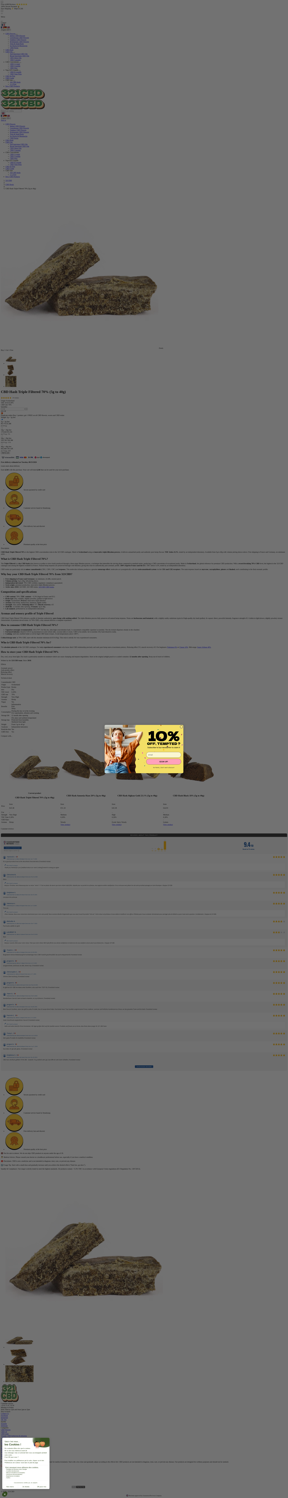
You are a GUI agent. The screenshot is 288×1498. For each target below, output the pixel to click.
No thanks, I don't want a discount (163, 767)
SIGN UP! (163, 762)
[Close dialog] (181, 726)
